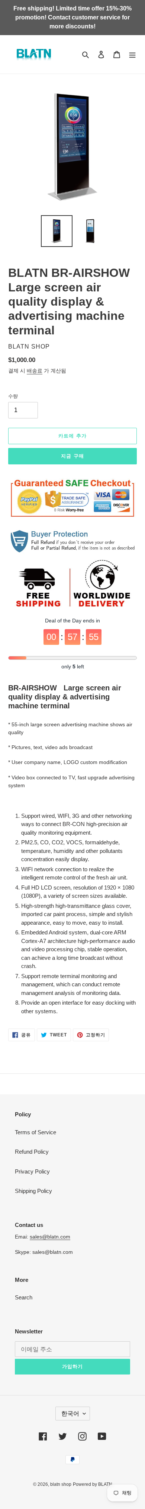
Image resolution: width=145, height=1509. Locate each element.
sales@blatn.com (50, 1237)
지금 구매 (72, 456)
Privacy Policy (32, 1171)
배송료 (34, 371)
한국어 (70, 1413)
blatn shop (60, 1484)
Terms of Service (35, 1132)
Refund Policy (32, 1151)
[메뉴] (132, 54)
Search (23, 1297)
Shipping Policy (33, 1191)
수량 (13, 396)
